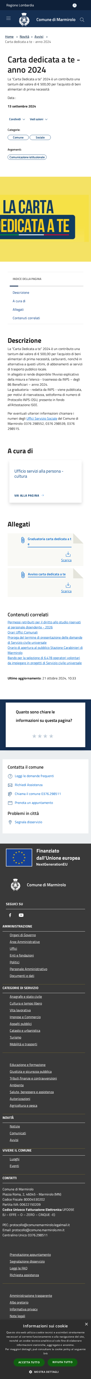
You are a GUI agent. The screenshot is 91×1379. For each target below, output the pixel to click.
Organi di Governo (23, 934)
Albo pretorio (19, 1302)
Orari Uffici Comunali (23, 632)
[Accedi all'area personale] (74, 5)
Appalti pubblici (21, 1023)
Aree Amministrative (25, 941)
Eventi (14, 1165)
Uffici (13, 948)
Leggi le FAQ (19, 1268)
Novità (24, 36)
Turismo (15, 1037)
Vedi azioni (37, 119)
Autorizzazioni (20, 1098)
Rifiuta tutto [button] (62, 1362)
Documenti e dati (22, 975)
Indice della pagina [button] (27, 279)
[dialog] (45, 1349)
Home (9, 36)
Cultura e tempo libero (26, 1003)
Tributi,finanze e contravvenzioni (33, 1078)
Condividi (15, 119)
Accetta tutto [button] (29, 1362)
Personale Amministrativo (28, 968)
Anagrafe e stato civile (26, 996)
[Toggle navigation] (8, 18)
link (45, 1353)
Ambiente (17, 1085)
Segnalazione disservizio (27, 1261)
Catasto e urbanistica (25, 1030)
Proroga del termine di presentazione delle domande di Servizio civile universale (45, 640)
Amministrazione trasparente (31, 1295)
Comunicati (18, 1133)
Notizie (15, 1126)
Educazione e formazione (28, 1064)
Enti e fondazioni (22, 955)
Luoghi (14, 1159)
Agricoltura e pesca (23, 1105)
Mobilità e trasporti (23, 1044)
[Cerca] (82, 19)
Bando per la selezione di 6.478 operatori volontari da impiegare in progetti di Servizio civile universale (45, 660)
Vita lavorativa (20, 1010)
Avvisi (38, 36)
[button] (45, 1372)
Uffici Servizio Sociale (41, 418)
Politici (14, 962)
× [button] (86, 1324)
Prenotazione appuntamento (30, 1254)
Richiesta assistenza (24, 1274)
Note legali (17, 1315)
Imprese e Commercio (25, 1016)
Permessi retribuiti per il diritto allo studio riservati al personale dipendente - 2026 (44, 625)
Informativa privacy (24, 1309)
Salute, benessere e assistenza (32, 1091)
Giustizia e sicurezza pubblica (31, 1071)
